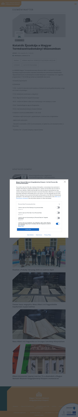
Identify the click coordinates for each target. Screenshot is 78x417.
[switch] (58, 207)
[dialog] (39, 208)
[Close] (65, 182)
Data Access (39, 234)
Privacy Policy (47, 234)
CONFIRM (28, 229)
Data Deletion (30, 234)
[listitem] (39, 204)
